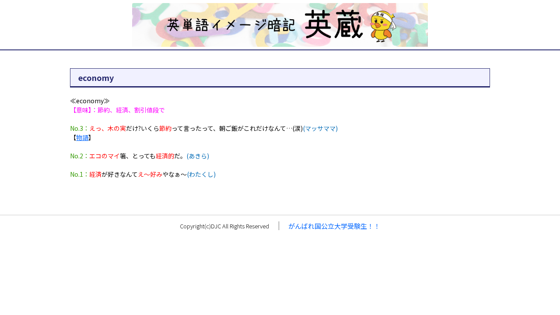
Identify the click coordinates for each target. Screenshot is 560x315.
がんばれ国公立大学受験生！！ (334, 226)
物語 (82, 137)
